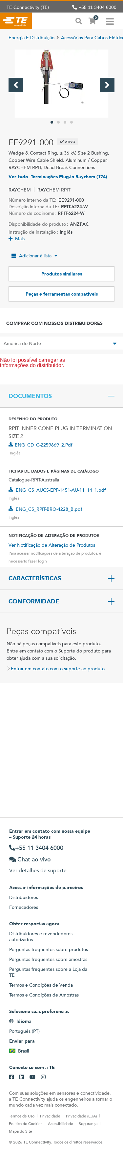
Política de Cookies (25, 1123)
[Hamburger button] (110, 21)
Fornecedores (23, 907)
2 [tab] (58, 122)
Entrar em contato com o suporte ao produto (58, 669)
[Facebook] (11, 1077)
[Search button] (78, 20)
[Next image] (107, 85)
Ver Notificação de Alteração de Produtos (52, 545)
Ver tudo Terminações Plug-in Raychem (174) (58, 177)
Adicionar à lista (35, 256)
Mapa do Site (20, 1131)
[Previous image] (16, 85)
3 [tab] (65, 122)
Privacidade (50, 1115)
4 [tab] (71, 122)
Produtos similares (61, 274)
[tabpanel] (61, 83)
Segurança (88, 1123)
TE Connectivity (16, 21)
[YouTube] (32, 1077)
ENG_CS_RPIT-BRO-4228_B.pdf (49, 509)
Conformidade (34, 601)
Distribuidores (23, 897)
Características (35, 578)
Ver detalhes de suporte (38, 870)
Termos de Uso (21, 1115)
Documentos (30, 396)
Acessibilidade (60, 1123)
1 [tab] (52, 122)
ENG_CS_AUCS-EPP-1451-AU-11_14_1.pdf (61, 490)
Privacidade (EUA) (81, 1115)
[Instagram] (43, 1077)
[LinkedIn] (21, 1077)
